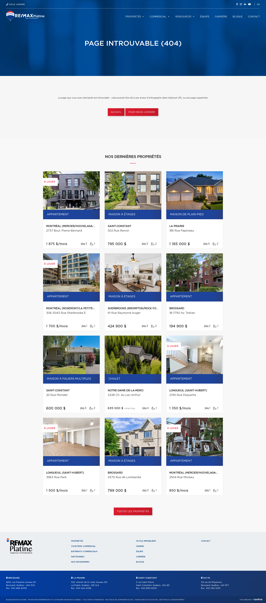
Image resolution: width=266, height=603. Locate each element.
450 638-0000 (149, 588)
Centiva (257, 599)
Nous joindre (17, 5)
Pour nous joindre (141, 112)
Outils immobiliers (146, 541)
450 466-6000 (19, 588)
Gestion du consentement (171, 600)
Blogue (238, 17)
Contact (254, 17)
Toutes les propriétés (133, 511)
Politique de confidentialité (119, 600)
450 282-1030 (213, 588)
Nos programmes (80, 562)
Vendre (140, 546)
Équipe (204, 17)
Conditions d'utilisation (146, 600)
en (258, 5)
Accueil (116, 112)
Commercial (158, 17)
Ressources (183, 17)
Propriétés (133, 17)
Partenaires (77, 557)
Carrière (221, 17)
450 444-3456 (83, 588)
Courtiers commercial (83, 546)
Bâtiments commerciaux (84, 551)
